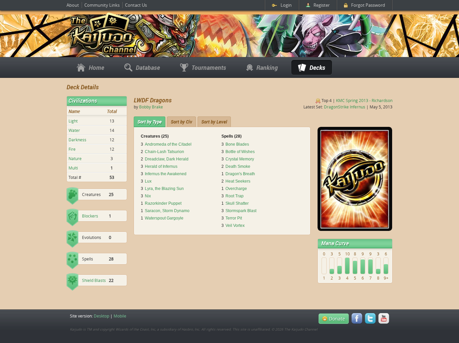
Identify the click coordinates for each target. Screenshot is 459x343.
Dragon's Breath (240, 174)
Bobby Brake (151, 106)
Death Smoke (237, 166)
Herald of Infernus (161, 166)
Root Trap (234, 196)
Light (73, 121)
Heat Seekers (237, 181)
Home (96, 67)
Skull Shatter (237, 203)
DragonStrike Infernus (344, 106)
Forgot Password (368, 5)
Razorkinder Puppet (163, 203)
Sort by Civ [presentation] (181, 121)
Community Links (102, 5)
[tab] (149, 121)
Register (322, 5)
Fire (72, 149)
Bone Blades (237, 144)
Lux (148, 181)
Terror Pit (233, 218)
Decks (317, 67)
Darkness (77, 139)
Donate (337, 318)
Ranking (267, 67)
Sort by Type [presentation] (149, 121)
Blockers (90, 215)
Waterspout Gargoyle (164, 218)
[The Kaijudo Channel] (102, 54)
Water (74, 130)
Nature (75, 158)
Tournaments (209, 67)
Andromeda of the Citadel (168, 144)
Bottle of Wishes (240, 151)
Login (286, 5)
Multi (73, 167)
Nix (148, 196)
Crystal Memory (239, 159)
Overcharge (236, 188)
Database (148, 67)
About (73, 5)
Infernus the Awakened (165, 174)
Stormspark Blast (240, 210)
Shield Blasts (94, 280)
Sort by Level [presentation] (214, 121)
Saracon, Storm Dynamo (167, 210)
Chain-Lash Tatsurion (164, 151)
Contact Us (136, 5)
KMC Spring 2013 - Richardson (364, 100)
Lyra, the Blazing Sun (164, 188)
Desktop (101, 315)
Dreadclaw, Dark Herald (167, 159)
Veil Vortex (235, 225)
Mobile (120, 315)
